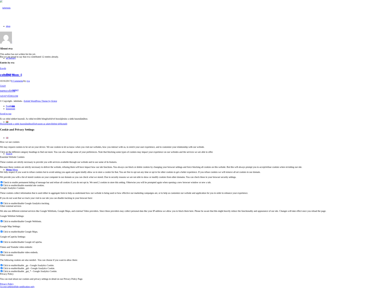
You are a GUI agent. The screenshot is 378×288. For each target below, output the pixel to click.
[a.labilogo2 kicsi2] (5, 8)
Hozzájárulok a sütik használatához (16, 124)
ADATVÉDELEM (9, 96)
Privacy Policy (7, 284)
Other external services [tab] (10, 206)
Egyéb (3, 68)
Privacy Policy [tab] (7, 274)
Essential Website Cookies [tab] (12, 157)
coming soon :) (11, 75)
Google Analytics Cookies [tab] (12, 188)
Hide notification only (24, 286)
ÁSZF (3, 86)
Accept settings (7, 286)
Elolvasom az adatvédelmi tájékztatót (50, 124)
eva (28, 81)
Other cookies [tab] (6, 255)
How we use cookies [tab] (9, 142)
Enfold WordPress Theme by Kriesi (40, 101)
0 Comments (17, 81)
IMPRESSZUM (7, 91)
